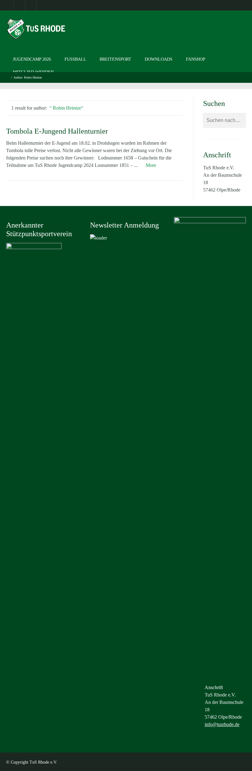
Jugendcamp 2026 (32, 59)
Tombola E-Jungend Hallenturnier (57, 131)
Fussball (75, 59)
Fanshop (195, 59)
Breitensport (115, 59)
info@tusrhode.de (222, 724)
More (151, 165)
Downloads (158, 59)
